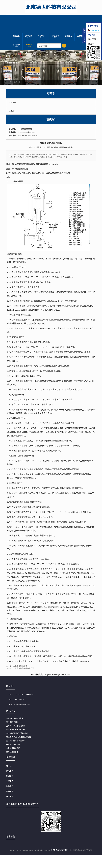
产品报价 (55, 36)
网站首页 (16, 36)
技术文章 (17, 82)
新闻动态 (12, 102)
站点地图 (9, 796)
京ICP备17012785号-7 (59, 850)
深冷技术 (28, 36)
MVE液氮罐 (53, 164)
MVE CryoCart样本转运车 (15, 729)
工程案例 (80, 36)
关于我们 (9, 766)
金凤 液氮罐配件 (12, 752)
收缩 (84, 35)
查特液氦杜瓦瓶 (12, 722)
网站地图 (9, 791)
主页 (10, 82)
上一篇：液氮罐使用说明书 (16, 666)
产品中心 (41, 36)
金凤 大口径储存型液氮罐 (15, 740)
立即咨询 (28, 45)
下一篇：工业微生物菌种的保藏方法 (20, 668)
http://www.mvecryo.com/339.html (58, 675)
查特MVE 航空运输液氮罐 (15, 725)
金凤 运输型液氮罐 (13, 748)
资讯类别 (51, 93)
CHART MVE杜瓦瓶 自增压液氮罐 (18, 737)
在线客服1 (95, 30)
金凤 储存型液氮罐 (13, 744)
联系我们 (16, 45)
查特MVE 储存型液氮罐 (14, 718)
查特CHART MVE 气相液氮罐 (17, 733)
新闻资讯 (68, 36)
